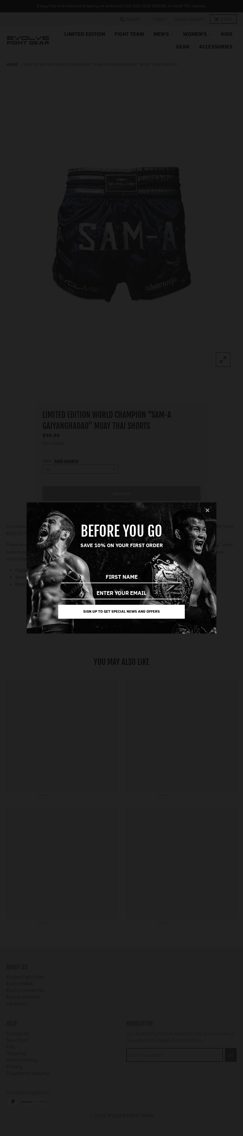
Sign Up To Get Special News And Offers (121, 611)
